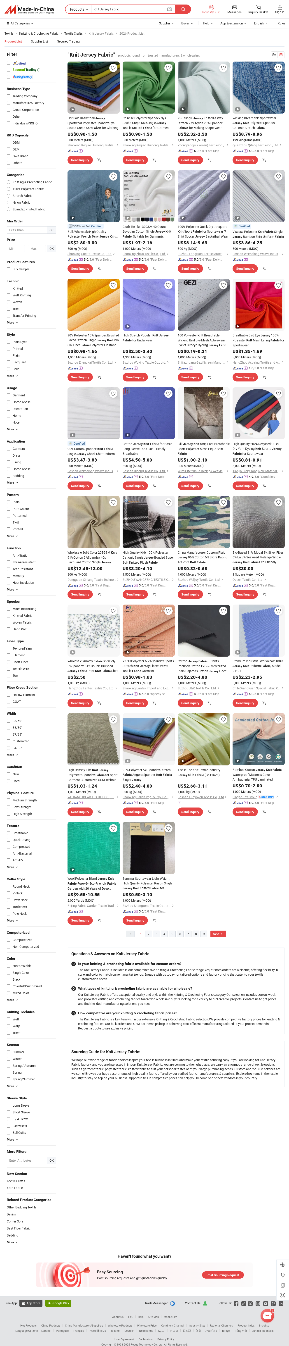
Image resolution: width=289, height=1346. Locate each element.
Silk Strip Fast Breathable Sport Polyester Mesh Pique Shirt (204, 448)
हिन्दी (198, 1330)
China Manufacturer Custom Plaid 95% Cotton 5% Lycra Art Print (202, 557)
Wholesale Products (120, 1325)
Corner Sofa (15, 1221)
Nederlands (146, 1330)
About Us (118, 1317)
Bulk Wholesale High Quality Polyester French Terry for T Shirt (92, 234)
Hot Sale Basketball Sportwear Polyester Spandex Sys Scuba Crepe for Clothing (93, 123)
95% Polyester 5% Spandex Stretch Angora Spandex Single (147, 775)
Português (62, 1330)
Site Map (153, 1317)
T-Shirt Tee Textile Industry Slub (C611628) (199, 772)
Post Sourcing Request (223, 1275)
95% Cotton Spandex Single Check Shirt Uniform (91, 451)
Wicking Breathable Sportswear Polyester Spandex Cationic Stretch (254, 123)
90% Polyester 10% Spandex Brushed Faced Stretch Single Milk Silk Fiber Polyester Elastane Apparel (93, 340)
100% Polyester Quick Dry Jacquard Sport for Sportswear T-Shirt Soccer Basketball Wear (203, 231)
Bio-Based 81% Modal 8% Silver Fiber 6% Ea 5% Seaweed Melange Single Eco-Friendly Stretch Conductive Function (258, 557)
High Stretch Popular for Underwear (146, 337)
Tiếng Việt (240, 1330)
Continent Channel (172, 1325)
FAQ (130, 1317)
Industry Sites (197, 1325)
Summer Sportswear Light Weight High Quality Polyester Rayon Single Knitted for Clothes (147, 883)
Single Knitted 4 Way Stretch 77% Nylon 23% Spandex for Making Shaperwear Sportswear (200, 123)
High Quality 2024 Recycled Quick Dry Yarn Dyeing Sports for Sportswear (257, 449)
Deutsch (129, 1330)
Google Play (58, 1303)
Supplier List (39, 41)
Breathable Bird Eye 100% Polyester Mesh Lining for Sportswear (258, 340)
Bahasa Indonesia (263, 1330)
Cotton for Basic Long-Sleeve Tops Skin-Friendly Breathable (147, 449)
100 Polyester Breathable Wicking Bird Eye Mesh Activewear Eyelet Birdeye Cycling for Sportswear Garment (203, 340)
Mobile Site (170, 1317)
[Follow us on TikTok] (243, 1303)
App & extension (231, 23)
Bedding (12, 1235)
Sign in (279, 12)
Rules (281, 23)
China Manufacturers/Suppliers (84, 1325)
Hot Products (28, 1325)
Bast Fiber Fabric (18, 1228)
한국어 (174, 1330)
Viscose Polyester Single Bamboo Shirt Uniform (258, 234)
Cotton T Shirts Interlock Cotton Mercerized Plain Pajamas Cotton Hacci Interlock (202, 666)
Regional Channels (221, 1325)
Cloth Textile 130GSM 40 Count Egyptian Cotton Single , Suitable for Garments (147, 231)
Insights (264, 1325)
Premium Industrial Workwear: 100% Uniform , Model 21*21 (258, 666)
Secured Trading (68, 41)
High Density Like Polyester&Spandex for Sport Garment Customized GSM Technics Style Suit (93, 775)
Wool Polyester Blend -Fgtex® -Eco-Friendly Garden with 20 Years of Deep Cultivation (92, 883)
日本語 (187, 1330)
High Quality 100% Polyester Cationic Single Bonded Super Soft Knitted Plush (148, 557)
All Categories (20, 23)
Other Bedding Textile (21, 1207)
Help (206, 23)
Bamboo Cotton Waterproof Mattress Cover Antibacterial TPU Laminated (257, 774)
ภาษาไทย (211, 1330)
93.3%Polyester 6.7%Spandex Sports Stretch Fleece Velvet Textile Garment (148, 666)
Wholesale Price (146, 1325)
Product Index (246, 1325)
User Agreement (124, 1339)
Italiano (115, 1330)
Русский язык (97, 1330)
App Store (31, 1303)
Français (78, 1330)
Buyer (185, 23)
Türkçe (226, 1330)
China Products (50, 1325)
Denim (11, 1214)
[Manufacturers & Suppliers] (29, 9)
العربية (161, 1330)
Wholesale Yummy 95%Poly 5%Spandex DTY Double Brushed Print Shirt (93, 666)
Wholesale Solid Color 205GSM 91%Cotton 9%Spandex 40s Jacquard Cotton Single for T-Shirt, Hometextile (92, 557)
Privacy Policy (166, 1339)
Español (46, 1330)
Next (216, 934)
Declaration (146, 1339)
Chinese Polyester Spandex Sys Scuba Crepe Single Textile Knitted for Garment (146, 123)
